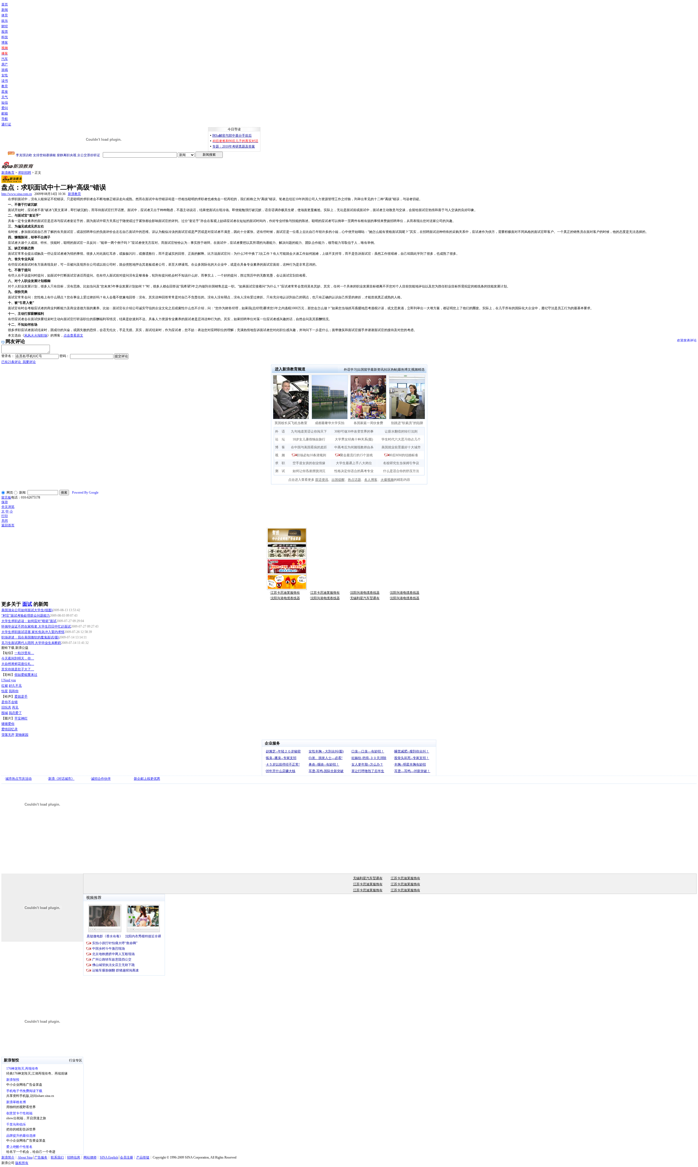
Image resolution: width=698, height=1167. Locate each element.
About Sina (25, 1157)
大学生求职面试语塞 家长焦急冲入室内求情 (32, 632)
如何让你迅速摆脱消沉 (309, 471)
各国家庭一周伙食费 (370, 423)
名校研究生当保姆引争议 (401, 463)
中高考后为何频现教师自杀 (354, 447)
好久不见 (15, 686)
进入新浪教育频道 (290, 369)
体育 (4, 15)
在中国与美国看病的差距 (309, 447)
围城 (4, 713)
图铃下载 (7, 648)
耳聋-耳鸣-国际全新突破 (326, 771)
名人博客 (370, 480)
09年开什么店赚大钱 (280, 771)
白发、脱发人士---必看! (325, 758)
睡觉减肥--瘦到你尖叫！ (411, 751)
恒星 (4, 691)
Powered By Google (85, 492)
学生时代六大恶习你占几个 (401, 439)
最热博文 (404, 369)
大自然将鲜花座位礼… (17, 664)
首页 (4, 4)
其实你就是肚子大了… (17, 669)
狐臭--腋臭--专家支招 (281, 758)
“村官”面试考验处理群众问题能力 (25, 615)
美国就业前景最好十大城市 (401, 447)
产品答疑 (142, 1157)
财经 (4, 26)
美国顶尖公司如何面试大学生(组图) (27, 610)
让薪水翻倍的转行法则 (401, 431)
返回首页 (7, 525)
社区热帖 (390, 369)
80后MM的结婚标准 (403, 455)
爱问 (4, 108)
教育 (4, 86)
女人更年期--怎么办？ (367, 764)
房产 (4, 64)
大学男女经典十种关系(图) (354, 439)
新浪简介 (7, 1157)
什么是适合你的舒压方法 (401, 471)
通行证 (6, 124)
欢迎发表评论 (687, 340)
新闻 (4, 10)
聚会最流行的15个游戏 (356, 455)
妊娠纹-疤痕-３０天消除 (368, 758)
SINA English (109, 1157)
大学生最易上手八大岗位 (354, 463)
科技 (4, 37)
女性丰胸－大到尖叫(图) (326, 751)
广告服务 (40, 1157)
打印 (4, 516)
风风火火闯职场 (35, 335)
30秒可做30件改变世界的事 (354, 431)
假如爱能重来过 (25, 675)
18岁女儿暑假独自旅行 (309, 439)
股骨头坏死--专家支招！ (411, 758)
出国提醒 (338, 480)
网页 (10, 492)
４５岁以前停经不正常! (283, 764)
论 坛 (280, 439)
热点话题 (354, 480)
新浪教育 (7, 173)
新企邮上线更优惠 (147, 779)
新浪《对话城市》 (61, 779)
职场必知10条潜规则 (311, 455)
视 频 (280, 455)
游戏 (4, 70)
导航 (4, 119)
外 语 (280, 431)
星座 (4, 92)
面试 (27, 604)
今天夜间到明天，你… (17, 658)
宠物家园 (21, 735)
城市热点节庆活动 (18, 779)
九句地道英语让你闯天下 (309, 431)
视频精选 (418, 369)
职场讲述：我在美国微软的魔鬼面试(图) (30, 637)
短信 (4, 102)
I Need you (8, 680)
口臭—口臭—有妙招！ (367, 751)
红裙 (4, 686)
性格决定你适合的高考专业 (354, 471)
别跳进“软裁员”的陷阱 (407, 423)
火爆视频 (387, 480)
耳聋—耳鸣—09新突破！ (412, 771)
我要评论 (18, 362)
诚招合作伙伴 (101, 779)
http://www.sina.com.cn (16, 194)
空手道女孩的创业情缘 (309, 463)
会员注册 (126, 1157)
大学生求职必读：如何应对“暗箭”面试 (28, 621)
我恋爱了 (15, 713)
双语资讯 (321, 480)
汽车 (4, 59)
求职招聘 (24, 173)
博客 (4, 42)
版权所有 (21, 1163)
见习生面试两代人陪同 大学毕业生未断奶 (31, 643)
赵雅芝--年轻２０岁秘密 (283, 751)
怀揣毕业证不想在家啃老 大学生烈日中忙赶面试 (36, 626)
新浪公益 (21, 648)
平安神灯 (21, 718)
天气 (4, 97)
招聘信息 (73, 1157)
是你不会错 (9, 702)
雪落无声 (7, 735)
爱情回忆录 (9, 729)
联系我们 (57, 1157)
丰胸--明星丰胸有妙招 (410, 764)
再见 (15, 707)
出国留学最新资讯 (370, 369)
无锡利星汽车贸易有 (365, 598)
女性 (4, 75)
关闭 (4, 521)
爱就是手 (21, 696)
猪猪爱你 (7, 724)
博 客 (280, 447)
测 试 (280, 471)
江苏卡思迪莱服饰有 (285, 593)
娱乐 (4, 21)
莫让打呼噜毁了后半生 (367, 771)
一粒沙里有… (24, 653)
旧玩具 (6, 707)
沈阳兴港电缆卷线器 (365, 593)
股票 (4, 32)
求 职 (280, 463)
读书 (4, 81)
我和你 (14, 691)
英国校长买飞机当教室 (291, 423)
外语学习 (350, 369)
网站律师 (90, 1157)
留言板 (6, 497)
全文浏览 (7, 507)
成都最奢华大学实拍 (329, 423)
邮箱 (4, 113)
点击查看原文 (73, 335)
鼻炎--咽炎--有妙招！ (324, 764)
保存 (4, 502)
